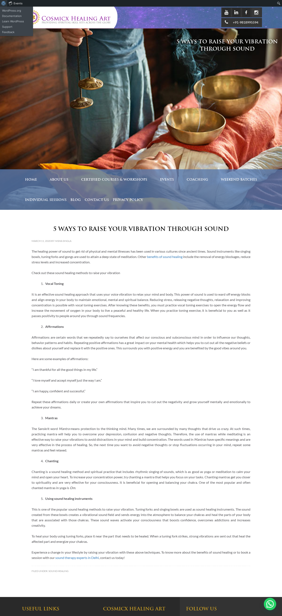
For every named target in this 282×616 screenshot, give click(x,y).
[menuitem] (3, 3)
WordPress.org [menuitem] (11, 10)
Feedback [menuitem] (8, 32)
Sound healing (59, 571)
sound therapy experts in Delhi (77, 558)
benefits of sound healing (164, 257)
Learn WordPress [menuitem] (13, 21)
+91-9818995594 (245, 22)
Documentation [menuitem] (12, 16)
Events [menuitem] (18, 3)
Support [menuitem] (7, 26)
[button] (270, 604)
